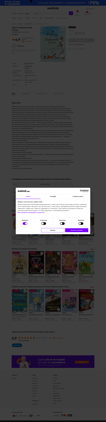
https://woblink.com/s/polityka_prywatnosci (31, 212)
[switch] (43, 223)
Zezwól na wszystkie (77, 230)
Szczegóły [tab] (53, 196)
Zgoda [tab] (28, 196)
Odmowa (52, 230)
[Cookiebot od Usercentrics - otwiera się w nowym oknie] (81, 191)
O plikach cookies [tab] (78, 196)
